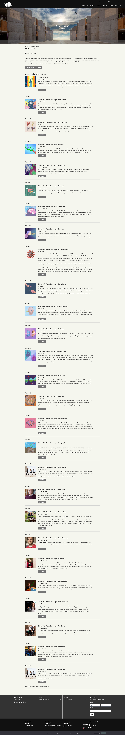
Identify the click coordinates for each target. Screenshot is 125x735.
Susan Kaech (46, 258)
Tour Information (103, 1)
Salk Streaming (111, 1)
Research (98, 5)
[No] (123, 733)
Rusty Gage (41, 493)
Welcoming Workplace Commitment (52, 725)
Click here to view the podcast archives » (37, 686)
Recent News (48, 42)
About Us (85, 5)
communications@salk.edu (91, 725)
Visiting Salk (28, 722)
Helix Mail (65, 723)
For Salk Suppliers (67, 722)
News (105, 5)
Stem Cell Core (63, 542)
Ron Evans (40, 233)
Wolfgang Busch (42, 447)
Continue (103, 733)
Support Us (118, 5)
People (92, 5)
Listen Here (41, 90)
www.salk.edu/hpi (48, 525)
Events (111, 5)
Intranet (65, 726)
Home (26, 46)
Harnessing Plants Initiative (72, 447)
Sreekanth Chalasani (75, 400)
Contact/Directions (29, 725)
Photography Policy (71, 42)
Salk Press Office (84, 42)
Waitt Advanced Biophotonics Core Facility (71, 333)
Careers (27, 723)
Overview (39, 42)
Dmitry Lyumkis (41, 126)
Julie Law (40, 148)
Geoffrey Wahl (68, 190)
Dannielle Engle (41, 585)
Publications (58, 42)
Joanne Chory (41, 516)
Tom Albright (41, 210)
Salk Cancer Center (66, 355)
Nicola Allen (41, 562)
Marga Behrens (53, 422)
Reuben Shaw (41, 355)
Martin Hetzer (46, 267)
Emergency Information (49, 726)
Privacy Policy (47, 722)
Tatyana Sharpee (42, 310)
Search (119, 1)
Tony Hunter (65, 169)
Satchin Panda (41, 104)
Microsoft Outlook (67, 725)
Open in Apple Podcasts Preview (33, 67)
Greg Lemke (46, 263)
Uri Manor (40, 333)
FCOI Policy (47, 723)
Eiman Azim (41, 650)
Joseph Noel (41, 379)
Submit (92, 714)
